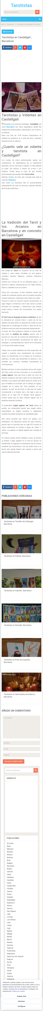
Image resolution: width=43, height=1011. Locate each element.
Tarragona (10, 968)
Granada (10, 897)
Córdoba (10, 889)
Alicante (10, 852)
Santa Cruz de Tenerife (15, 956)
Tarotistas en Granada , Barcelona (17, 625)
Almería (9, 855)
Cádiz (9, 874)
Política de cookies (18, 991)
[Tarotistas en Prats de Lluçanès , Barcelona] (21, 647)
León (9, 923)
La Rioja (10, 917)
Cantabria (10, 877)
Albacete (10, 849)
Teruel (9, 971)
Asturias (10, 857)
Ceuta (9, 883)
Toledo (9, 973)
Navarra (9, 942)
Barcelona (10, 24)
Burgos (9, 869)
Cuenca (9, 891)
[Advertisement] (21, 67)
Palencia (10, 948)
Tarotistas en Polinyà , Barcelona (17, 556)
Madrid (9, 931)
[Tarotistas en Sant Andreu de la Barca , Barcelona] (21, 682)
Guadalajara (11, 900)
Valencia (10, 976)
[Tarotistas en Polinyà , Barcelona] (21, 543)
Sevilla (9, 962)
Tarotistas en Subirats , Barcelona (17, 590)
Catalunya (12, 180)
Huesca (9, 908)
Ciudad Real (11, 886)
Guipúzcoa (11, 903)
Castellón (10, 880)
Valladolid (10, 979)
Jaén (8, 914)
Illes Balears (11, 911)
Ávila (8, 860)
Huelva (9, 906)
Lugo (9, 928)
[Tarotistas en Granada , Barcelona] (21, 612)
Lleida (9, 925)
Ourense (10, 945)
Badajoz (10, 863)
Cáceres (10, 872)
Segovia (10, 959)
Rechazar (21, 1001)
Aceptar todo (21, 996)
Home (3, 24)
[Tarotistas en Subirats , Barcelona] (21, 578)
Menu (4, 19)
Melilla (9, 937)
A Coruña (10, 843)
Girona (9, 894)
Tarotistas (21, 5)
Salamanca (11, 954)
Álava (9, 846)
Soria (9, 965)
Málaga (9, 934)
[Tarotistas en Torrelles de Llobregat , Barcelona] (21, 509)
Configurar (21, 1006)
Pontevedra (11, 951)
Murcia (9, 939)
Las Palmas (11, 920)
